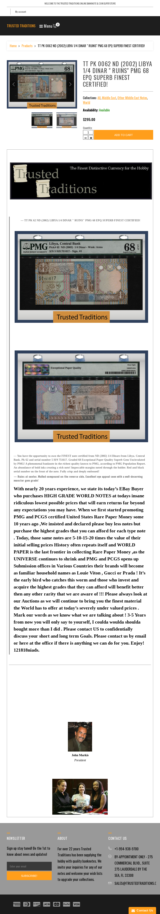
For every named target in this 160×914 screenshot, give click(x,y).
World (86, 102)
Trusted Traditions (21, 25)
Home (13, 45)
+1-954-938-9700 (127, 848)
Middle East (109, 97)
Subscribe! (29, 875)
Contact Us (144, 910)
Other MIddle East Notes (132, 97)
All (99, 97)
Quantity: (87, 128)
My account (20, 11)
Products (27, 45)
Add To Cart (123, 135)
